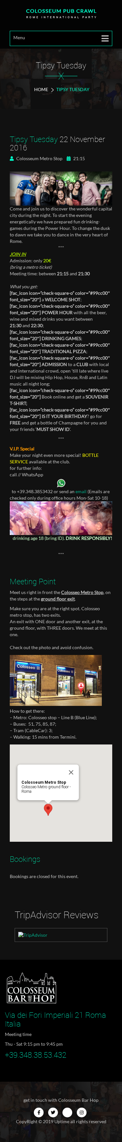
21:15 (78, 158)
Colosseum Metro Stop (38, 158)
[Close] (71, 772)
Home (41, 89)
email (81, 491)
